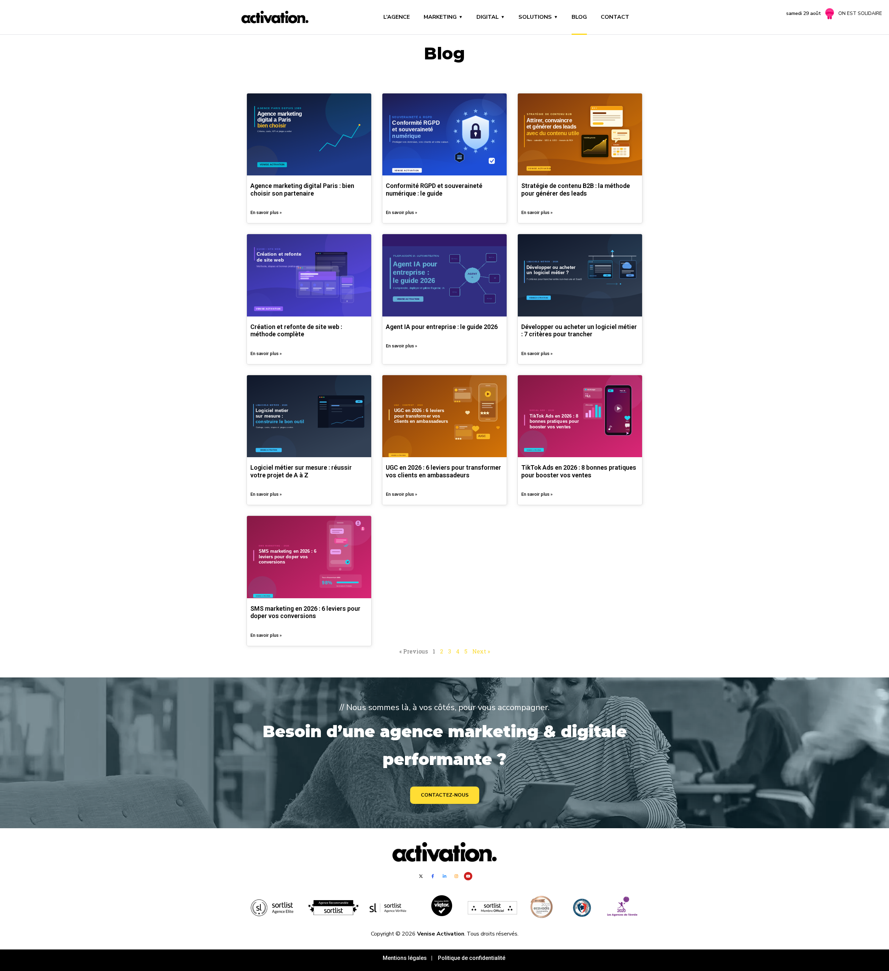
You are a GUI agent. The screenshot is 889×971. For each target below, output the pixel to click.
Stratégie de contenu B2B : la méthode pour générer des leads (575, 189)
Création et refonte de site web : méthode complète (296, 330)
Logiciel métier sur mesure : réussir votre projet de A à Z (301, 471)
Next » (481, 651)
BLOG (579, 17)
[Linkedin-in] (444, 876)
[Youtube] (468, 876)
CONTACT (615, 17)
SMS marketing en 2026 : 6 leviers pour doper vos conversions (305, 612)
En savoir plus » (266, 212)
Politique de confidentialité (472, 958)
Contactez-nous (444, 795)
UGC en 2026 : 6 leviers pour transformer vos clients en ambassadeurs (443, 471)
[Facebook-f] (433, 876)
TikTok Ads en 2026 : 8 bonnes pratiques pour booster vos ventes (578, 471)
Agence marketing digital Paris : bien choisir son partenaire (302, 189)
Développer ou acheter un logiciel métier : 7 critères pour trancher (579, 330)
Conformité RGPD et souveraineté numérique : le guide (434, 189)
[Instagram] (456, 876)
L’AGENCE (396, 17)
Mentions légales (406, 958)
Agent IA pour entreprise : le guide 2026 (442, 326)
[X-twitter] (421, 876)
